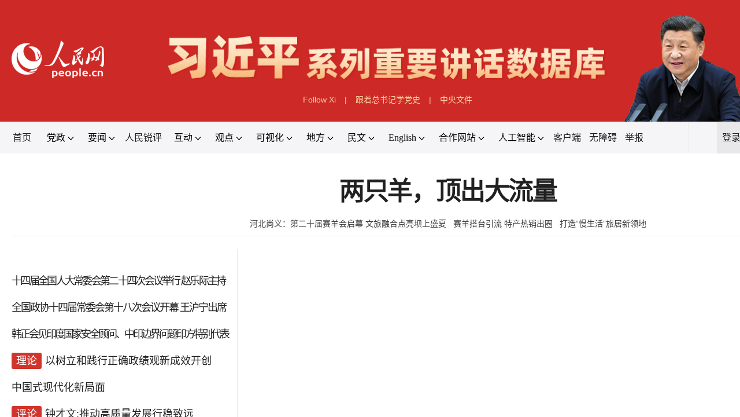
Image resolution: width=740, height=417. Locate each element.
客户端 (567, 137)
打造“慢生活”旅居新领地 (603, 223)
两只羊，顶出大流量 (448, 191)
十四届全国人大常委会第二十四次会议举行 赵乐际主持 (118, 281)
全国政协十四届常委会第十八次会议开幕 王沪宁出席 (119, 307)
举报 (634, 137)
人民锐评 (143, 137)
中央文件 (456, 99)
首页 (22, 137)
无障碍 (603, 137)
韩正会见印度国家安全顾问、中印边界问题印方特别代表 (120, 334)
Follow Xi (319, 99)
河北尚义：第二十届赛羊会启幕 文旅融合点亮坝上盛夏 (348, 223)
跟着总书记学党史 (388, 99)
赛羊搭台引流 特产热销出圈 (503, 223)
